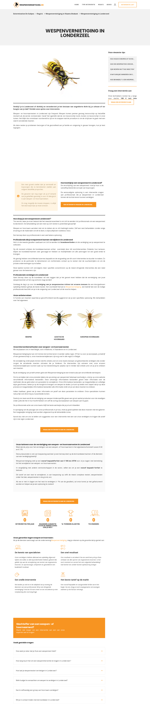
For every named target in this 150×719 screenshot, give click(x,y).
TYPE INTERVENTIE (88, 4)
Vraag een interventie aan (91, 627)
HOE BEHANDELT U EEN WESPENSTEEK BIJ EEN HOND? (129, 80)
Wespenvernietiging (59, 540)
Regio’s (101, 4)
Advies (109, 4)
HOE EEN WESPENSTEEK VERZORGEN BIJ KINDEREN (128, 64)
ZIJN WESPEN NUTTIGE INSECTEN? (122, 69)
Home (76, 4)
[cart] (115, 5)
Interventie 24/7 (127, 5)
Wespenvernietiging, (73, 287)
